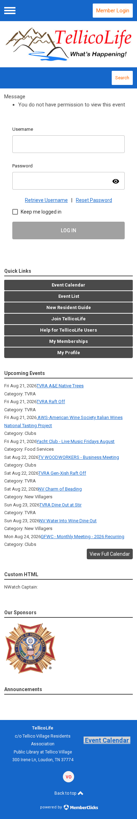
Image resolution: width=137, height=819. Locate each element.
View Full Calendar (110, 554)
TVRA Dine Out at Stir (60, 504)
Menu (9, 11)
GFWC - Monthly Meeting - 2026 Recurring (82, 536)
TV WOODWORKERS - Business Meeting (78, 457)
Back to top (65, 793)
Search (122, 77)
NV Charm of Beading (60, 489)
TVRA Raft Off (51, 401)
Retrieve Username (46, 200)
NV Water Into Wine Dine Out (68, 520)
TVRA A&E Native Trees (60, 385)
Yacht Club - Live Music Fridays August (76, 441)
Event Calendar (107, 740)
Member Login (112, 10)
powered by (51, 807)
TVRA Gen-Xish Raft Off (62, 473)
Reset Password (94, 200)
